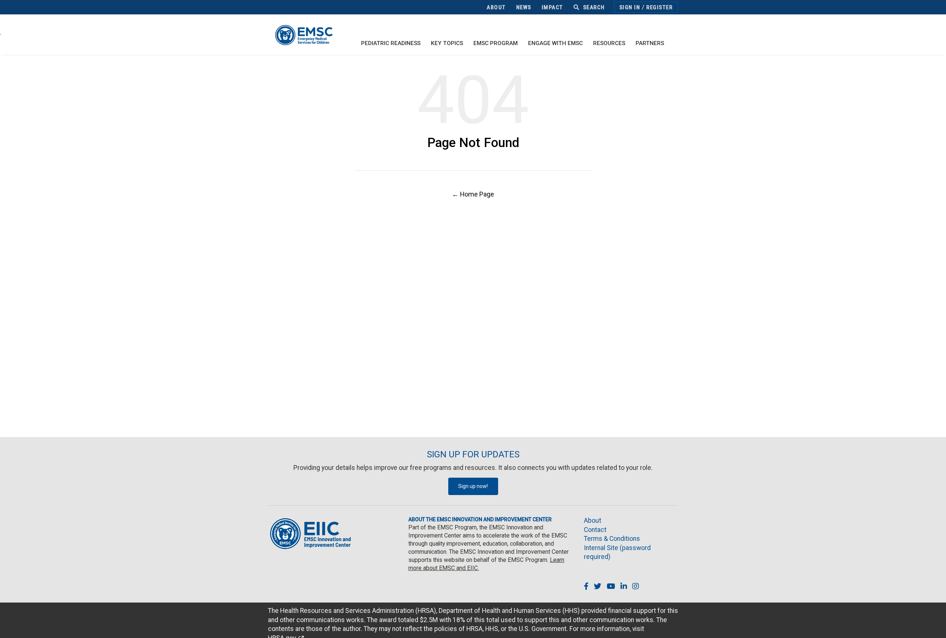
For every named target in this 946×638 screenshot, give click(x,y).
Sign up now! (473, 486)
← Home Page (473, 194)
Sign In (629, 7)
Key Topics (447, 43)
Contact (595, 529)
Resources (609, 43)
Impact (552, 7)
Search (593, 7)
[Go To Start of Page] (933, 625)
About (496, 7)
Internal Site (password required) (617, 552)
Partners (650, 43)
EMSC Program (495, 43)
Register (659, 7)
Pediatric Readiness (391, 43)
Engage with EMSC (555, 43)
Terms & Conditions (612, 538)
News (523, 7)
